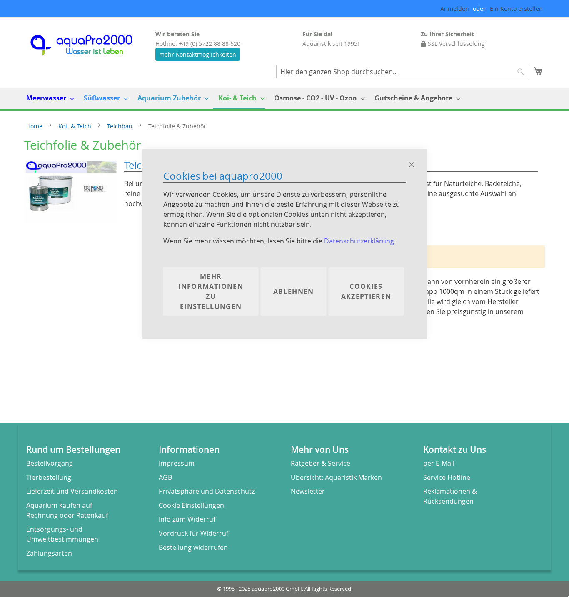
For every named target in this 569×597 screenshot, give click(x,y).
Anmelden (454, 9)
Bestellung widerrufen (193, 547)
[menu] (284, 98)
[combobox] (402, 71)
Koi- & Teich (75, 126)
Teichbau (120, 126)
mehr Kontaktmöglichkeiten (197, 54)
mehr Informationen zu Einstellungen (210, 291)
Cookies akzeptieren (366, 291)
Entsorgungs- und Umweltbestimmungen (62, 534)
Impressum (177, 463)
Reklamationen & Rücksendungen (450, 496)
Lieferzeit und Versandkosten (72, 491)
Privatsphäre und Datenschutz (207, 491)
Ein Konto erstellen (516, 9)
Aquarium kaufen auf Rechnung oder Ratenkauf (67, 510)
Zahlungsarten (49, 553)
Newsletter (308, 491)
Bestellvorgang (49, 463)
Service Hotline (446, 477)
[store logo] (88, 45)
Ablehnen (293, 291)
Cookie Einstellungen (191, 505)
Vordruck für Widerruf (193, 533)
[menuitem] (48, 98)
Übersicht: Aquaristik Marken (336, 477)
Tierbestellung (48, 477)
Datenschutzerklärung (359, 241)
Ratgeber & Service (320, 463)
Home (35, 126)
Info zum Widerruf (187, 519)
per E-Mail (438, 463)
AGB (165, 477)
